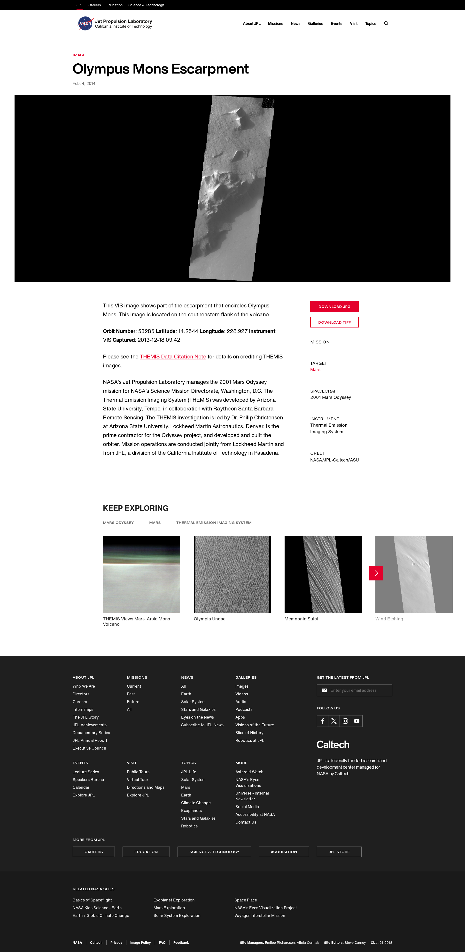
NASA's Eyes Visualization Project (265, 908)
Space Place (245, 900)
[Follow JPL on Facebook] (322, 721)
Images (241, 686)
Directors (81, 694)
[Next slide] (376, 573)
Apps (240, 717)
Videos (241, 694)
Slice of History (249, 733)
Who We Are (84, 686)
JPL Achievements (90, 725)
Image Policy (140, 942)
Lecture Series (86, 772)
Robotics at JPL (249, 740)
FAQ (162, 942)
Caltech (96, 942)
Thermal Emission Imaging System (214, 522)
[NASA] (85, 23)
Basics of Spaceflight (92, 900)
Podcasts (243, 709)
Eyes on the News (197, 717)
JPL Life (188, 772)
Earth (186, 694)
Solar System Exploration (177, 915)
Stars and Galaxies (198, 709)
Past (131, 694)
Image (79, 54)
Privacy (116, 942)
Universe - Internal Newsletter (252, 796)
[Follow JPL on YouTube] (357, 721)
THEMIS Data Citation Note (173, 356)
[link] (232, 188)
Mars (315, 369)
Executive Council (89, 748)
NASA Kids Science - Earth (97, 908)
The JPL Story (86, 717)
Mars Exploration (169, 908)
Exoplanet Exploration (174, 900)
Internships (83, 709)
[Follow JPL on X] (334, 721)
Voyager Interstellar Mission (259, 915)
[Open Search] (386, 23)
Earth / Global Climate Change (101, 915)
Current (134, 686)
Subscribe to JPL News (202, 725)
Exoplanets (191, 810)
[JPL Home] (124, 23)
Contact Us (245, 822)
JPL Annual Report (90, 740)
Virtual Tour (137, 779)
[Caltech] (333, 744)
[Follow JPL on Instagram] (345, 721)
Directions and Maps (145, 787)
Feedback (181, 942)
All (129, 709)
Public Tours (138, 772)
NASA (77, 942)
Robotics (189, 826)
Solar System (193, 702)
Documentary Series (91, 733)
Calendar (81, 787)
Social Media (247, 807)
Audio (240, 702)
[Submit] (323, 690)
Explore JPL (84, 795)
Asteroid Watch (249, 772)
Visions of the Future (254, 725)
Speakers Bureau (88, 779)
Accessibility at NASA (255, 814)
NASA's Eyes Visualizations (248, 782)
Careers (80, 702)
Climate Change (196, 803)
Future (133, 702)
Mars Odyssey (118, 522)
